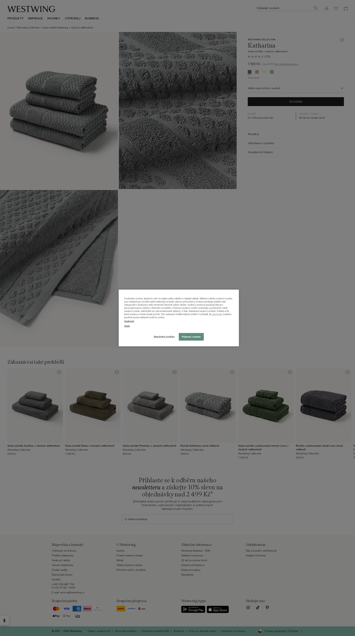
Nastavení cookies (164, 336)
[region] (179, 318)
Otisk (127, 326)
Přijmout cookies (191, 336)
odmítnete (217, 314)
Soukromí (129, 321)
